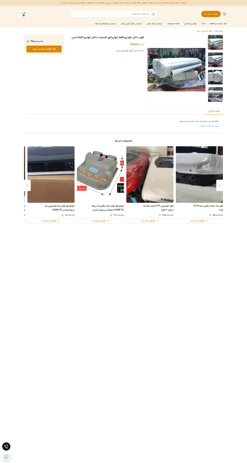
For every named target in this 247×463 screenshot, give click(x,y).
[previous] (219, 185)
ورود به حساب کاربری (209, 126)
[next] (27, 185)
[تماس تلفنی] (6, 446)
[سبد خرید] (224, 14)
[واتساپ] (6, 457)
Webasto (134, 44)
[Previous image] (151, 69)
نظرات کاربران (214, 111)
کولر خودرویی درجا (204, 31)
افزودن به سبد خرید (42, 49)
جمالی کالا (219, 31)
